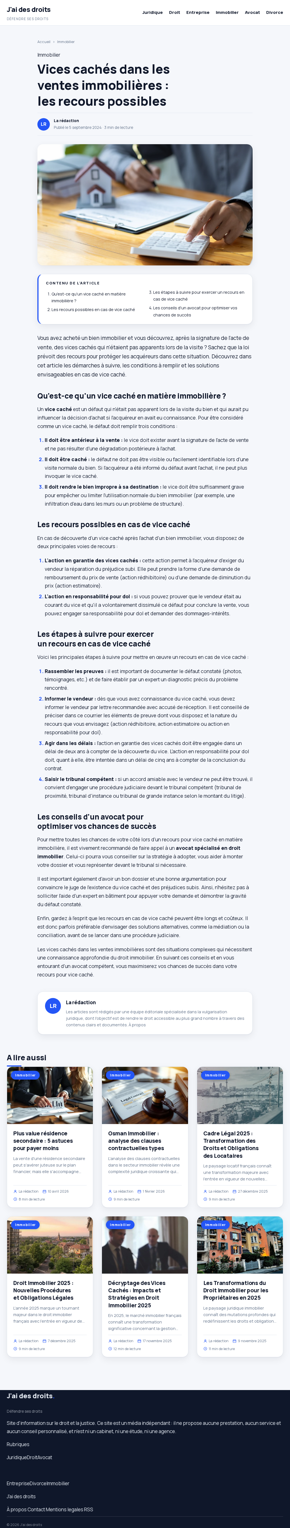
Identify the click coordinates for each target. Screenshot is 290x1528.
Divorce (274, 12)
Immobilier (227, 12)
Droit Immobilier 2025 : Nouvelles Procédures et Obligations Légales (43, 1290)
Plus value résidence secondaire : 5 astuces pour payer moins (43, 1141)
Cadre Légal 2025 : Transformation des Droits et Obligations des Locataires (231, 1144)
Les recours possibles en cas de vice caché (93, 309)
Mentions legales (64, 1509)
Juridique (152, 12)
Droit (174, 12)
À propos (137, 1024)
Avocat (252, 12)
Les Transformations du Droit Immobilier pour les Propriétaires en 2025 (235, 1290)
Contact (36, 1509)
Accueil (43, 41)
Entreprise (198, 12)
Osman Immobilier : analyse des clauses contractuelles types (136, 1141)
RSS (88, 1509)
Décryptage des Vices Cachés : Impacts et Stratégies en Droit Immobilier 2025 (136, 1294)
